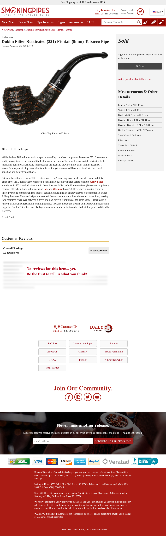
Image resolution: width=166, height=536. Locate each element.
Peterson (19, 29)
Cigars (61, 22)
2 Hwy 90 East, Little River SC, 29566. (63, 496)
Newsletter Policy (114, 359)
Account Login (127, 10)
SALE (90, 22)
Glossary (83, 351)
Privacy (83, 359)
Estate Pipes (25, 22)
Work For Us (52, 367)
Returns (114, 343)
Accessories (76, 22)
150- (45, 189)
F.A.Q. (52, 359)
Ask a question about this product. (135, 79)
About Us (52, 351)
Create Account (127, 13)
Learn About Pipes (83, 343)
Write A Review (98, 250)
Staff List (52, 343)
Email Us (99, 13)
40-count (58, 189)
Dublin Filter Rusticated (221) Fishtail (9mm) (48, 29)
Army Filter (96, 181)
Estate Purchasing (114, 351)
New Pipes (8, 22)
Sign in (140, 66)
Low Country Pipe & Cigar (77, 493)
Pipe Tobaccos (45, 22)
